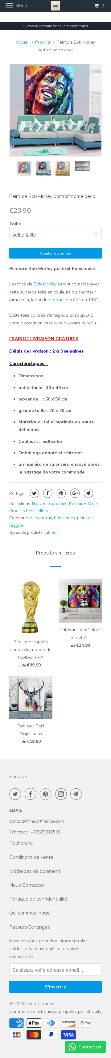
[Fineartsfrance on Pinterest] (47, 794)
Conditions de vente (31, 857)
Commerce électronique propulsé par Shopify (55, 1011)
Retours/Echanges (29, 927)
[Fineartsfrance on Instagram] (62, 794)
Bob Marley (45, 284)
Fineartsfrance (39, 1003)
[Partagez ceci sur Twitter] (33, 493)
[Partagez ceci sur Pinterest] (60, 493)
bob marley (64, 517)
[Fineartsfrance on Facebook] (32, 794)
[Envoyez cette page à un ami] (87, 493)
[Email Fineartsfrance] (77, 794)
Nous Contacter (26, 885)
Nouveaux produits (49, 503)
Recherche (21, 843)
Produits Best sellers (28, 510)
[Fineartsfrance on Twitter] (16, 794)
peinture (85, 517)
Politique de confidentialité (38, 899)
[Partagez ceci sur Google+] (74, 493)
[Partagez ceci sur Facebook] (47, 493)
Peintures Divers (85, 503)
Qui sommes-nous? (30, 913)
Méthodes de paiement (34, 871)
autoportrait (41, 517)
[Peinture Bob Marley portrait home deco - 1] (55, 110)
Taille (15, 223)
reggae (16, 525)
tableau (51, 532)
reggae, (57, 299)
